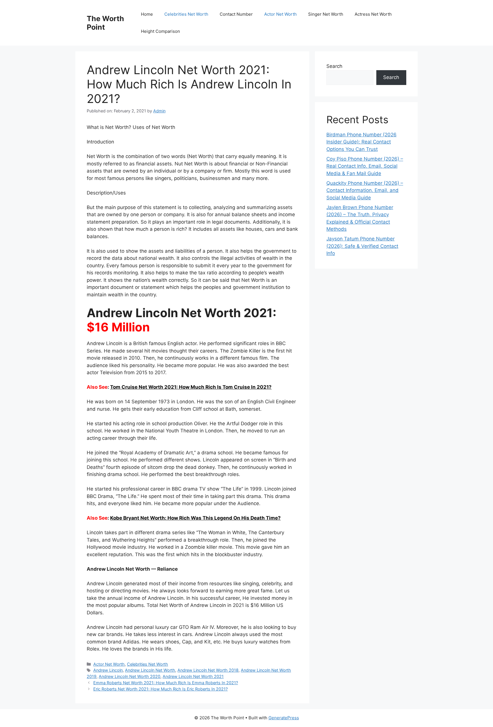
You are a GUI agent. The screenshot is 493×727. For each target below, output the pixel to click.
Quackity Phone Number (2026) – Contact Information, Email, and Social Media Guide (364, 190)
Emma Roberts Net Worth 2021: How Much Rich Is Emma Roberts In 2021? (165, 682)
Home (147, 14)
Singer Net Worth (325, 14)
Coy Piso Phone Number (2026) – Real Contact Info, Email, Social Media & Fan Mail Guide (364, 166)
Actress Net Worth (373, 14)
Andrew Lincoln (108, 670)
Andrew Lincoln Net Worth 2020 (129, 676)
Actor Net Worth (280, 14)
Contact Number (236, 14)
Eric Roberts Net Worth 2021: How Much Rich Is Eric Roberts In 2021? (160, 689)
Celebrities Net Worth (186, 14)
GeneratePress (283, 717)
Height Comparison (160, 31)
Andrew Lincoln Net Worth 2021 (193, 676)
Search (334, 66)
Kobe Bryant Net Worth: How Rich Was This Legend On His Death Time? (195, 518)
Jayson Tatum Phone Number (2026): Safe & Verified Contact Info (362, 246)
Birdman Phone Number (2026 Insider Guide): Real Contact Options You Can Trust (361, 142)
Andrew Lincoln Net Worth (150, 670)
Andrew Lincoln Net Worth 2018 (208, 670)
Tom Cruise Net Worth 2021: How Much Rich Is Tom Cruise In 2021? (191, 387)
